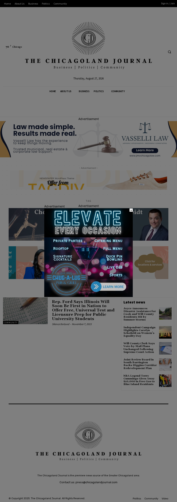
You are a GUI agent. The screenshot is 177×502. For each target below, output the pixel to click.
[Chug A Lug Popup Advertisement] (88, 296)
